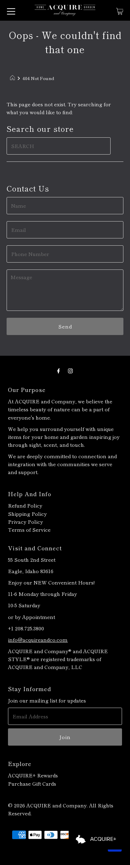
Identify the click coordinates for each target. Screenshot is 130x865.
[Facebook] (58, 370)
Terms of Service (29, 529)
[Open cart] (120, 10)
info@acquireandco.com (38, 639)
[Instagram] (70, 370)
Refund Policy (25, 505)
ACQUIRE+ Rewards (33, 775)
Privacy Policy (25, 521)
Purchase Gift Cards (32, 783)
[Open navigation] (11, 10)
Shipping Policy (27, 513)
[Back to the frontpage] (13, 78)
